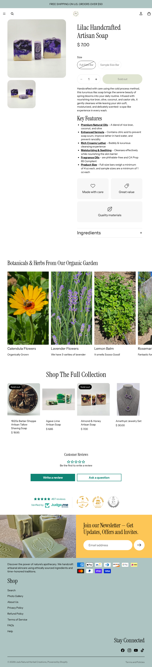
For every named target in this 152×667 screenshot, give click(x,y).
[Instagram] (129, 650)
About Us (12, 602)
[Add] (139, 410)
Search (11, 590)
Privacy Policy (15, 607)
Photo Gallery (15, 596)
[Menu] (4, 13)
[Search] (12, 14)
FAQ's (10, 625)
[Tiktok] (142, 650)
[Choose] (69, 410)
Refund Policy (15, 613)
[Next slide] (140, 314)
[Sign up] (139, 545)
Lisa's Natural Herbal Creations (31, 662)
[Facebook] (122, 650)
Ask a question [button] (99, 477)
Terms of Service (17, 619)
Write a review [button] (53, 477)
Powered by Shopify (57, 662)
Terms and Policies (135, 662)
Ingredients (89, 232)
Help (10, 631)
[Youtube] (136, 650)
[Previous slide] (116, 399)
